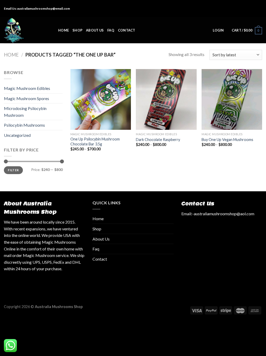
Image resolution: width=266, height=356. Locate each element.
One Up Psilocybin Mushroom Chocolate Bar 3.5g (95, 141)
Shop (77, 30)
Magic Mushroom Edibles (27, 88)
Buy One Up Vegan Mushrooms (227, 139)
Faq (110, 30)
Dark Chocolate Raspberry (158, 139)
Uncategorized (17, 135)
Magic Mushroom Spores (26, 98)
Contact (126, 30)
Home (63, 30)
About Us (95, 30)
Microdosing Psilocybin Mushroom (25, 112)
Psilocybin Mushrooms (24, 124)
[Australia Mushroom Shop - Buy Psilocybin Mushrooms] (27, 30)
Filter (13, 170)
